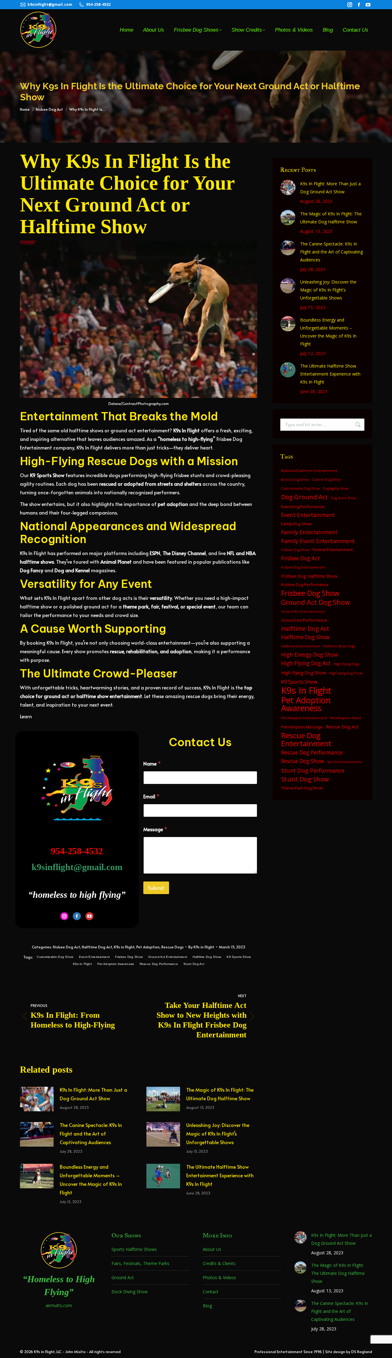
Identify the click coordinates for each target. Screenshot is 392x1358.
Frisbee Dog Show (129, 957)
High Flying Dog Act (306, 663)
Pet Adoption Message (302, 727)
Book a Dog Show (295, 479)
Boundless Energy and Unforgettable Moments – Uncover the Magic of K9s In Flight (91, 1179)
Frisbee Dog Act (66, 946)
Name (152, 763)
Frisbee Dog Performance (304, 584)
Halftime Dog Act (97, 946)
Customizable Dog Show (55, 957)
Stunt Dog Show (305, 779)
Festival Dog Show (295, 550)
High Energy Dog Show (309, 654)
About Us (212, 1249)
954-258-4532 (98, 4)
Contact (210, 1291)
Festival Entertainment (332, 549)
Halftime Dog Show (207, 957)
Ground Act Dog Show (315, 602)
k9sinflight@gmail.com (50, 4)
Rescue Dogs (172, 946)
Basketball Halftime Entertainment (309, 471)
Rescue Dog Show (302, 761)
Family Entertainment (309, 532)
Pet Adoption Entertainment (304, 718)
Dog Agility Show (336, 488)
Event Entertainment (94, 957)
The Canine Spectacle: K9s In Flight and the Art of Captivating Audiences (91, 1133)
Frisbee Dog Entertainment (303, 567)
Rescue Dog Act (342, 726)
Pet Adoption (148, 946)
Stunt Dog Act (193, 964)
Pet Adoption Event (345, 718)
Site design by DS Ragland (348, 1351)
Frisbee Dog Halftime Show (309, 576)
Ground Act (122, 1277)
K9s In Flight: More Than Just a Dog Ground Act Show (93, 1093)
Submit (156, 887)
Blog (207, 1306)
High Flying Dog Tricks (346, 673)
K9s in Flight (124, 946)
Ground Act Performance (304, 620)
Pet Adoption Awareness (115, 964)
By (201, 946)
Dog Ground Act (304, 497)
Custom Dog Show (326, 479)
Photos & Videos (219, 1277)
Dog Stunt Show (343, 498)
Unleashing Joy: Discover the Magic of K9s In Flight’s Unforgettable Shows (217, 1133)
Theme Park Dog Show (302, 788)
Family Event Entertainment (318, 541)
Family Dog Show (296, 524)
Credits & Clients (219, 1263)
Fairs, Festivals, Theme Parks (140, 1263)
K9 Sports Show (239, 957)
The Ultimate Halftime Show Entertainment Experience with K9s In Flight (220, 1175)
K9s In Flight (82, 964)
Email (151, 796)
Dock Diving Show (129, 1291)
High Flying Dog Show (303, 672)
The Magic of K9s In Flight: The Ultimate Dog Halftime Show (220, 1093)
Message (155, 829)
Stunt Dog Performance (312, 770)
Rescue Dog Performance (159, 964)
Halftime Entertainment (300, 646)
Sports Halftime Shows (134, 1249)
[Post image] (37, 1099)
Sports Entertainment (344, 762)
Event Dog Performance (303, 506)
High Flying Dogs (346, 664)
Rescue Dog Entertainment (306, 739)
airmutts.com (59, 1305)
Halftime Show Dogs (339, 646)
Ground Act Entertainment (167, 957)
